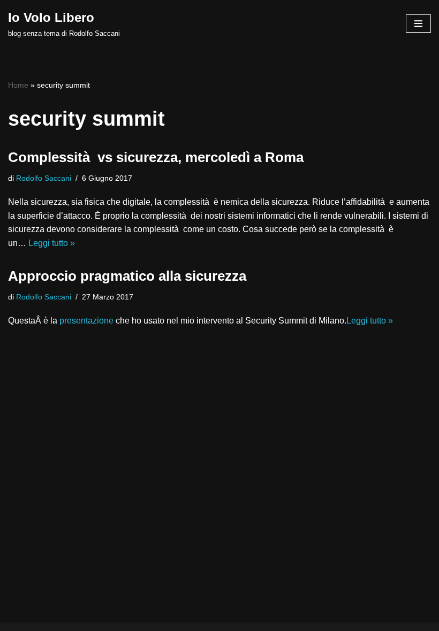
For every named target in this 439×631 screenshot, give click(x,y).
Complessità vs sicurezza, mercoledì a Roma (156, 157)
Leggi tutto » (51, 243)
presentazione (86, 320)
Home (18, 85)
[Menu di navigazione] (418, 23)
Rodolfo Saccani (43, 178)
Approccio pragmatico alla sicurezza (127, 276)
